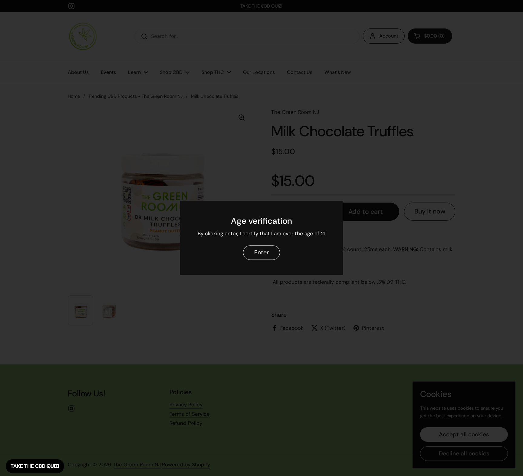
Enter (261, 252)
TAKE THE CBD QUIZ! (35, 466)
